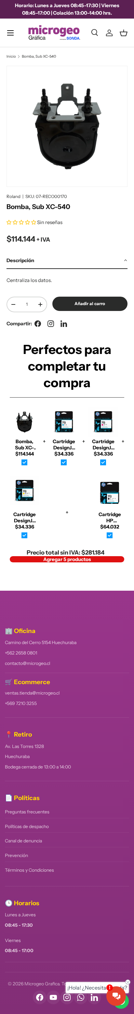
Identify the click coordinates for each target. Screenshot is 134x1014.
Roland (13, 196)
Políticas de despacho (27, 826)
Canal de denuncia (23, 841)
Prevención (16, 855)
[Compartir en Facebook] (37, 323)
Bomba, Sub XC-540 (39, 56)
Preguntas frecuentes (27, 812)
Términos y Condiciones (29, 870)
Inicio (11, 56)
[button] (123, 33)
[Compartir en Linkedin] (63, 323)
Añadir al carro (89, 303)
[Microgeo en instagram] (50, 323)
